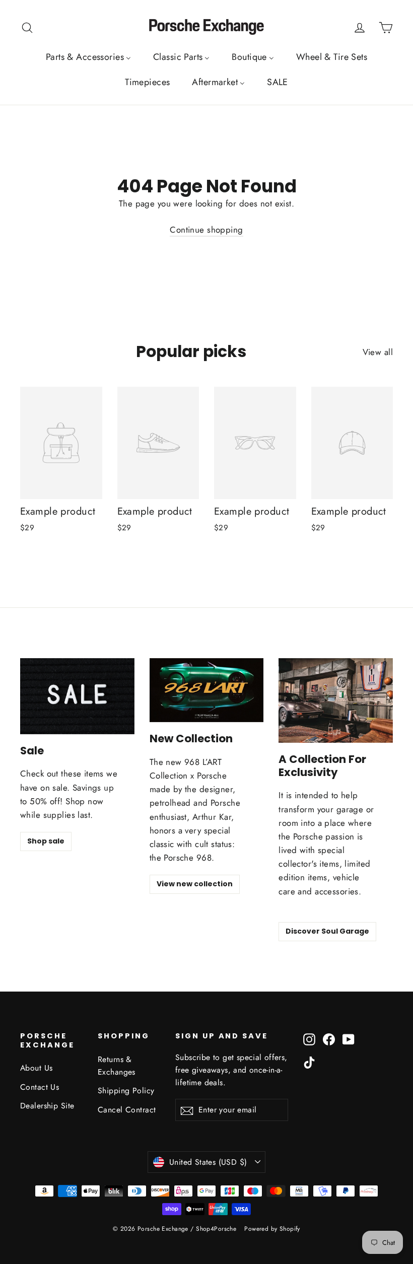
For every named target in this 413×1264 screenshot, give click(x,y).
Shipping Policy (126, 1090)
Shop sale (45, 841)
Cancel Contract (127, 1109)
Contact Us (39, 1087)
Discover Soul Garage (327, 931)
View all (378, 352)
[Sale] (77, 696)
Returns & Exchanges (116, 1066)
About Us (36, 1068)
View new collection (195, 884)
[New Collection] (207, 690)
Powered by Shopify (272, 1228)
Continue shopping (206, 230)
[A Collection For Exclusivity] (336, 700)
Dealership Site (47, 1105)
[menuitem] (88, 56)
